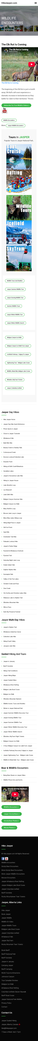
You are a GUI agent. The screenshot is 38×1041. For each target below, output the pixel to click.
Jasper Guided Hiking (8, 1021)
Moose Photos (9, 828)
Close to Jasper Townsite (11, 433)
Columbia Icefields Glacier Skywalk (13, 992)
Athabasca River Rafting (11, 685)
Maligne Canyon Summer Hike (13, 499)
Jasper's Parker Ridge (10, 546)
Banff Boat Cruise (7, 995)
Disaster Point (7, 462)
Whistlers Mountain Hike (11, 602)
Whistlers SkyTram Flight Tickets (13, 736)
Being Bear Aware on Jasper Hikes (14, 775)
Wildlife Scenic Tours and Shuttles (14, 703)
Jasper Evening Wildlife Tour (15, 297)
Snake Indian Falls (9, 565)
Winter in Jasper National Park (13, 708)
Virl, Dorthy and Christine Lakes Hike (14, 593)
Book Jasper (6, 914)
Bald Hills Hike (7, 443)
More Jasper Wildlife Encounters (13, 874)
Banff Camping (6, 969)
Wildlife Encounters (9, 120)
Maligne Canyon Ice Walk (14, 337)
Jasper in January (9, 661)
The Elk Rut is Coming (9, 83)
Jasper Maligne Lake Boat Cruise (13, 885)
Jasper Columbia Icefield (14, 388)
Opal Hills (6, 532)
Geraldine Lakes (8, 471)
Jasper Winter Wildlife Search (15, 323)
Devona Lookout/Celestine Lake (13, 457)
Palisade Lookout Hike (10, 541)
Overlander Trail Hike (9, 537)
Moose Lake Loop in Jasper (12, 513)
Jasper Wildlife (6, 918)
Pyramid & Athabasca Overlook (13, 551)
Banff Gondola (8, 666)
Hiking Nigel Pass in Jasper (12, 523)
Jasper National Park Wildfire (11, 999)
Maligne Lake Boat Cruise (11, 689)
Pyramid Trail (7, 555)
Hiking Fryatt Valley (9, 641)
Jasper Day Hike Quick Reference (14, 424)
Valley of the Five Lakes (11, 579)
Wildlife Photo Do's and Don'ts (12, 780)
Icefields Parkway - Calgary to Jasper (18, 354)
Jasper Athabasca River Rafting (12, 881)
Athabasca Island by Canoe (12, 632)
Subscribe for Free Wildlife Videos (16, 105)
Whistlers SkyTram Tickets (14, 379)
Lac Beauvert (7, 490)
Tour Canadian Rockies (9, 980)
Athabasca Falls (8, 438)
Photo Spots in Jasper (10, 429)
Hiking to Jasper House (10, 480)
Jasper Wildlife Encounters (15, 125)
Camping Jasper (7, 965)
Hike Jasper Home (9, 419)
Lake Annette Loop (9, 485)
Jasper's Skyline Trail (10, 627)
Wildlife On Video (7, 922)
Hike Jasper (7, 846)
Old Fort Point (7, 527)
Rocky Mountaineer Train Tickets (13, 897)
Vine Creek (6, 588)
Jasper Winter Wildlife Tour (15, 314)
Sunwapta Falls (8, 574)
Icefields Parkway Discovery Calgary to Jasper (18, 750)
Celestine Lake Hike (9, 636)
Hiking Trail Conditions (10, 671)
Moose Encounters (8, 878)
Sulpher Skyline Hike (9, 569)
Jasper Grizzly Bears (11, 814)
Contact (4, 1007)
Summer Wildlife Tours (13, 306)
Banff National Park (8, 954)
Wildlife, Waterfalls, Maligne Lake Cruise (18, 371)
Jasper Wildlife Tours (8, 925)
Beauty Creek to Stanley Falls (12, 448)
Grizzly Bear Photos (11, 821)
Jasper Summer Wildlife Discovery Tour (16, 713)
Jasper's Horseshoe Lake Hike (13, 476)
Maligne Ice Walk (8, 694)
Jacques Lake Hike (9, 646)
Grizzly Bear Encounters (9, 866)
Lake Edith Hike (8, 494)
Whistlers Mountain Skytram (12, 699)
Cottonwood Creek (9, 452)
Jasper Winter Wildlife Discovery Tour (15, 727)
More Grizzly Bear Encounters (12, 870)
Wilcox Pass (7, 607)
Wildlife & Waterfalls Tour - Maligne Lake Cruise (18, 760)
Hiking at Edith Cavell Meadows (13, 466)
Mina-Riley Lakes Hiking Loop (12, 518)
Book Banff (5, 950)
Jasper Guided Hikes (9, 680)
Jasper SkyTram (7, 941)
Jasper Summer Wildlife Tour (15, 289)
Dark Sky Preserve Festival (11, 612)
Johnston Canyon (7, 977)
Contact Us (6, 1012)
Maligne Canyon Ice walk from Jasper (18, 346)
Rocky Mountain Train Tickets (12, 944)
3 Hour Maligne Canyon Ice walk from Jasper (17, 746)
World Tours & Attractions (10, 973)
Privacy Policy (6, 1003)
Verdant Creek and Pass (11, 584)
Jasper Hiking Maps (9, 675)
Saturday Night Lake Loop (11, 560)
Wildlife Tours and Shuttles (15, 280)
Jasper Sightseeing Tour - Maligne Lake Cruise (18, 755)
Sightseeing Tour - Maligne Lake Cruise (18, 362)
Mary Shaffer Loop (9, 509)
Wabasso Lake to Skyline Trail (12, 598)
